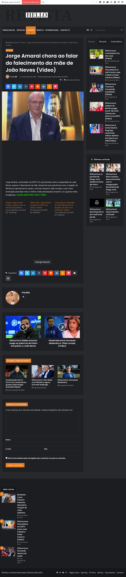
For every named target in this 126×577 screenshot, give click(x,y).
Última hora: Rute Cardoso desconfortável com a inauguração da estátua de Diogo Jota (75, 2)
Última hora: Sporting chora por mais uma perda (96, 213)
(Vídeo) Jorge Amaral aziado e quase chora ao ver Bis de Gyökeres (15, 205)
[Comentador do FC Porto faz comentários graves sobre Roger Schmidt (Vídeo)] (17, 371)
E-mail (9, 449)
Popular (91, 41)
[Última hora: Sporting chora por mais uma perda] (97, 203)
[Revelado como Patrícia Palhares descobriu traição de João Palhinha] (8, 498)
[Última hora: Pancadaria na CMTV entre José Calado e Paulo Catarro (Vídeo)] (96, 70)
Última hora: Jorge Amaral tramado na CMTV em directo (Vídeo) (40, 205)
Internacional (52, 30)
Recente (102, 41)
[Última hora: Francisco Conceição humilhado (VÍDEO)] (96, 87)
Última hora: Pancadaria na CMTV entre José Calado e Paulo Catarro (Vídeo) (112, 72)
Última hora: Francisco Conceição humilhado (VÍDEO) (110, 89)
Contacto (65, 30)
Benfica (40, 30)
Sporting (21, 30)
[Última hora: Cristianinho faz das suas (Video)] (96, 54)
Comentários (116, 41)
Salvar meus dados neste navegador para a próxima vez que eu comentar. (37, 458)
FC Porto (31, 30)
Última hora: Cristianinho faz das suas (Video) (112, 54)
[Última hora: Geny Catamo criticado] (113, 203)
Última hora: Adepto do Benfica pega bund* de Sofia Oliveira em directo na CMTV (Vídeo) (112, 111)
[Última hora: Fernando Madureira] (69, 371)
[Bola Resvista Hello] (39, 15)
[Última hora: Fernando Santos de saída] (8, 551)
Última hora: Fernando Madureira (68, 381)
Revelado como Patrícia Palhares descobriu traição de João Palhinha (22, 503)
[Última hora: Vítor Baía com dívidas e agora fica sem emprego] (43, 371)
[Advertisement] (43, 162)
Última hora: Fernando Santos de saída (22, 552)
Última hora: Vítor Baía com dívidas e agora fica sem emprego (42, 382)
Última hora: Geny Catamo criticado (112, 212)
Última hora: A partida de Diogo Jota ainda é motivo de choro (96, 179)
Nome (9, 440)
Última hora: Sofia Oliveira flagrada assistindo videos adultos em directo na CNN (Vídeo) (112, 133)
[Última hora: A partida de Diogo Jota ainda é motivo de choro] (97, 168)
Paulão (12, 77)
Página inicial (9, 30)
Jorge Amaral (43, 262)
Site (45, 449)
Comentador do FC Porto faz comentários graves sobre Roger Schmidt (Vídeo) (16, 383)
